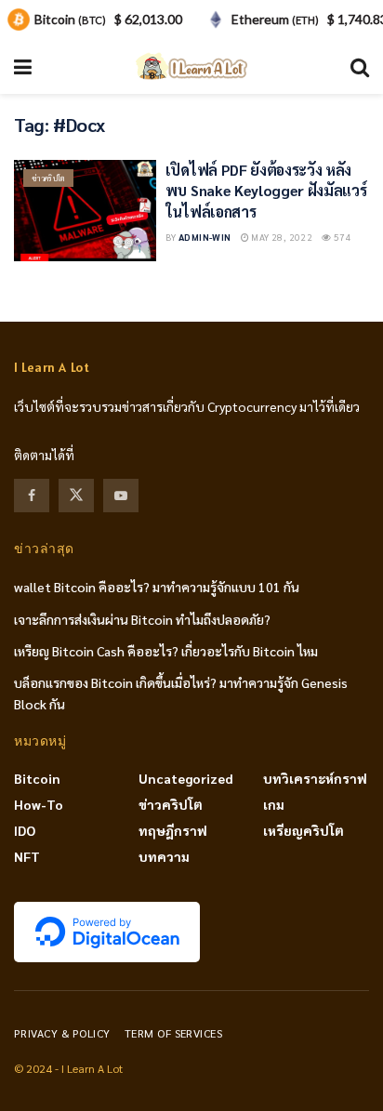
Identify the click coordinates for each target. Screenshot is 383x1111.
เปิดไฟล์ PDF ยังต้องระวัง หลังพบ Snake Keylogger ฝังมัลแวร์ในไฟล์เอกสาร (266, 190)
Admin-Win (204, 237)
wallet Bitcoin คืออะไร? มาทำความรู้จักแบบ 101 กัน (156, 586)
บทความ (164, 856)
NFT (27, 856)
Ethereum (275, 19)
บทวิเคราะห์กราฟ (315, 778)
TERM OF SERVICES (174, 1032)
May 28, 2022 (280, 237)
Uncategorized (186, 778)
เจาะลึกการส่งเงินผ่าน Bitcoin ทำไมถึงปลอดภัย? (142, 619)
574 (341, 237)
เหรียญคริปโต (303, 830)
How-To (38, 804)
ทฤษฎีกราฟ (173, 830)
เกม (273, 804)
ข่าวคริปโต (48, 178)
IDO (24, 830)
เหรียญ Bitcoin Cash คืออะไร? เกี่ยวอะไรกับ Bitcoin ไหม (166, 650)
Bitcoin (37, 778)
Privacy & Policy (62, 1032)
